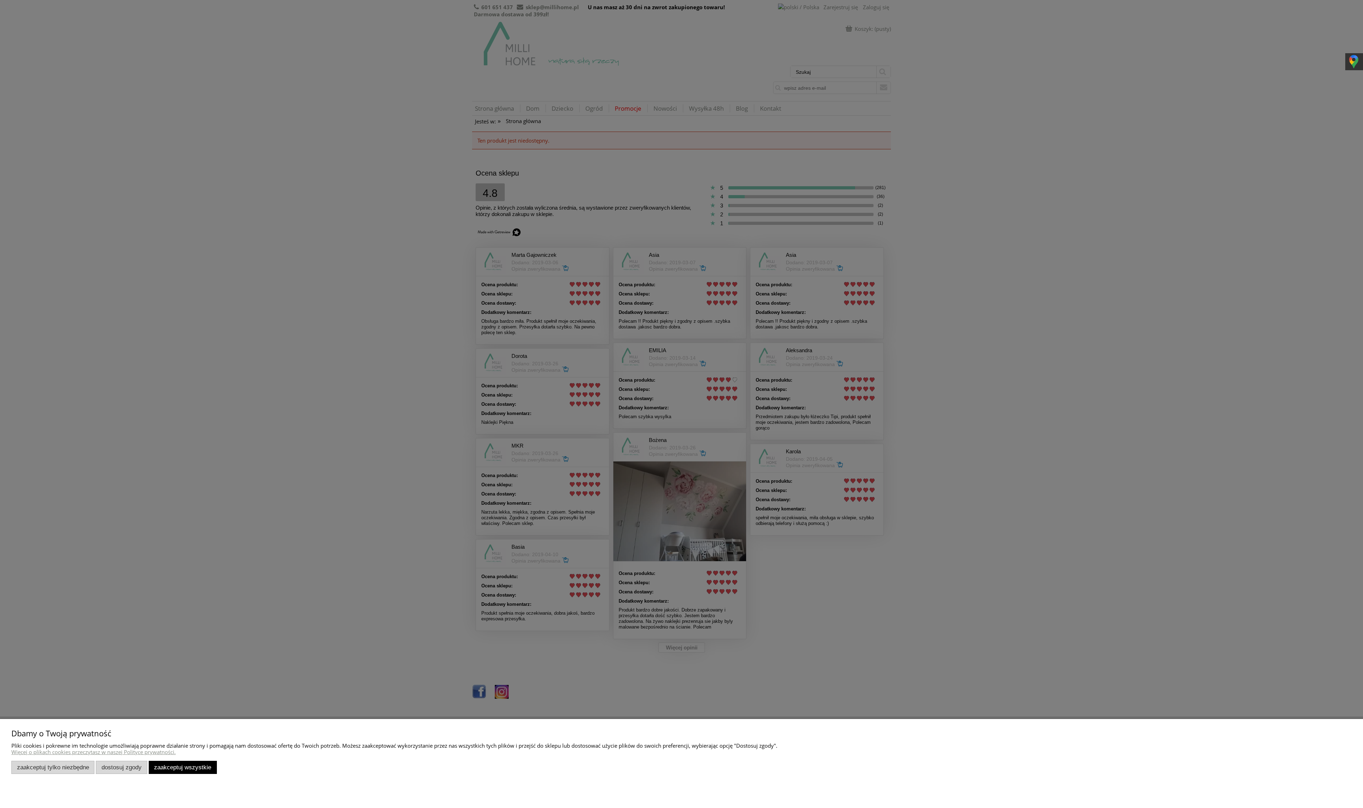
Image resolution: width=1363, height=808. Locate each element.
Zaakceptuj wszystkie (182, 767)
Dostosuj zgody (122, 767)
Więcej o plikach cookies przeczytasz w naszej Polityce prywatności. (93, 752)
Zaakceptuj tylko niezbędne (53, 767)
